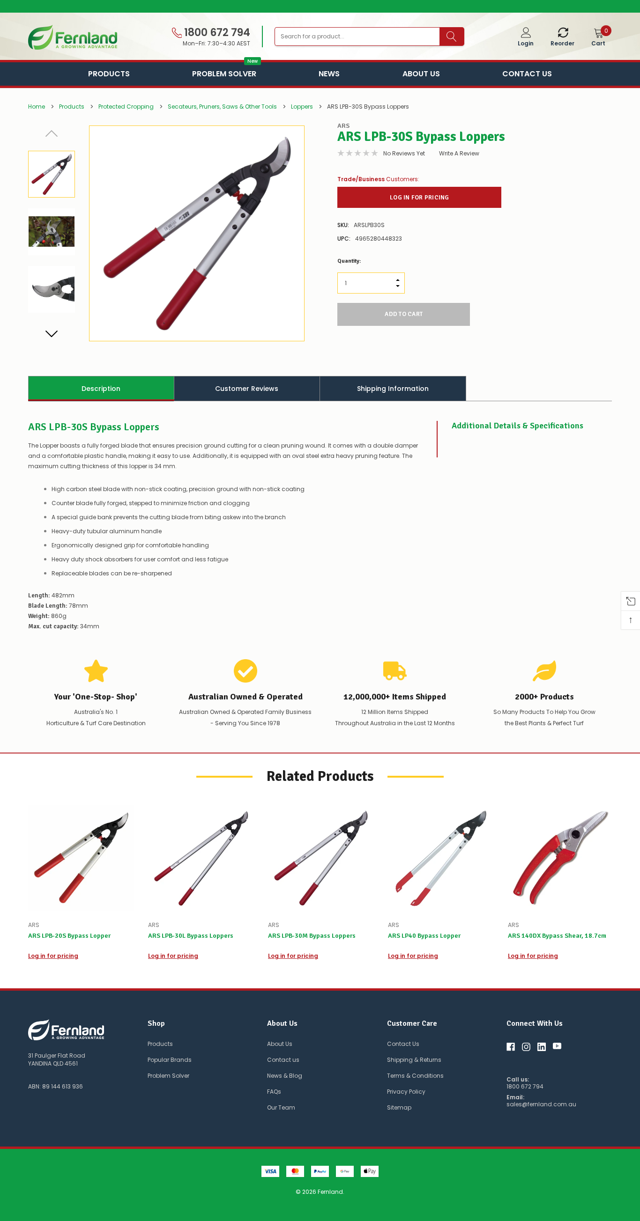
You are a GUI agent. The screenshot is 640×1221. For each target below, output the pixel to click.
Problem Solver (224, 72)
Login (526, 43)
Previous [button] (51, 133)
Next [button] (51, 333)
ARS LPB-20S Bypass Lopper (69, 936)
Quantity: (349, 261)
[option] (320, 6)
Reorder (562, 43)
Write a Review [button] (459, 153)
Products (109, 73)
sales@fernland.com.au (541, 1104)
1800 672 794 (216, 33)
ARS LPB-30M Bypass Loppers (312, 936)
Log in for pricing (419, 197)
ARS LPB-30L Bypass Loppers (190, 936)
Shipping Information (393, 388)
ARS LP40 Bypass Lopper (424, 936)
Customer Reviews (246, 388)
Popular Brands (170, 1060)
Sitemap (399, 1107)
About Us (421, 73)
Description (101, 388)
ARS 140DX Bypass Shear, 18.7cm (557, 936)
